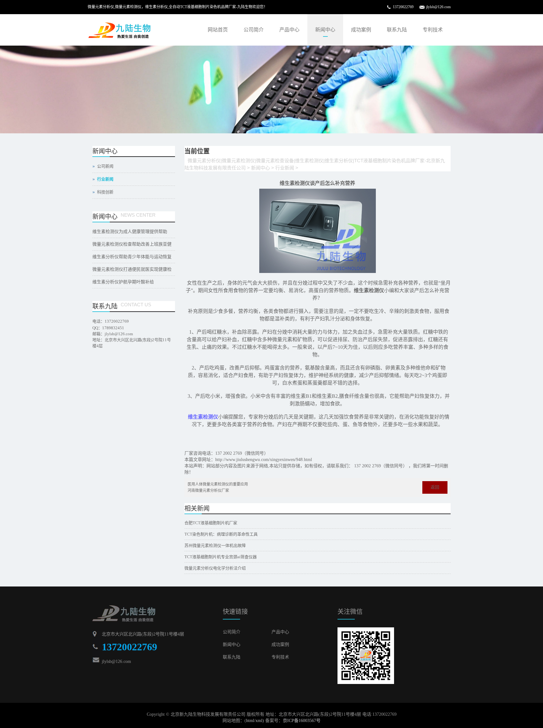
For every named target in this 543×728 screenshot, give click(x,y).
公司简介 (254, 29)
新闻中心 (325, 29)
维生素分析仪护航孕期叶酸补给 (123, 282)
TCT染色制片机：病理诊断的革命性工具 (221, 534)
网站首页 (218, 29)
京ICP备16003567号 (302, 720)
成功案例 (361, 29)
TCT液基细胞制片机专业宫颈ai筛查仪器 (220, 556)
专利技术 (433, 29)
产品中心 (289, 29)
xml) (259, 720)
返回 (435, 487)
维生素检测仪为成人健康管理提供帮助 (129, 231)
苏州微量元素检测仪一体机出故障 (215, 545)
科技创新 (105, 192)
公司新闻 (105, 166)
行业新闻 (284, 167)
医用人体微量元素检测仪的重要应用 (218, 484)
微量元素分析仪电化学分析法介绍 (215, 568)
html (250, 720)
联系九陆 (397, 29)
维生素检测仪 (203, 417)
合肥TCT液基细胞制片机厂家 (210, 522)
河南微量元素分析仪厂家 (208, 490)
